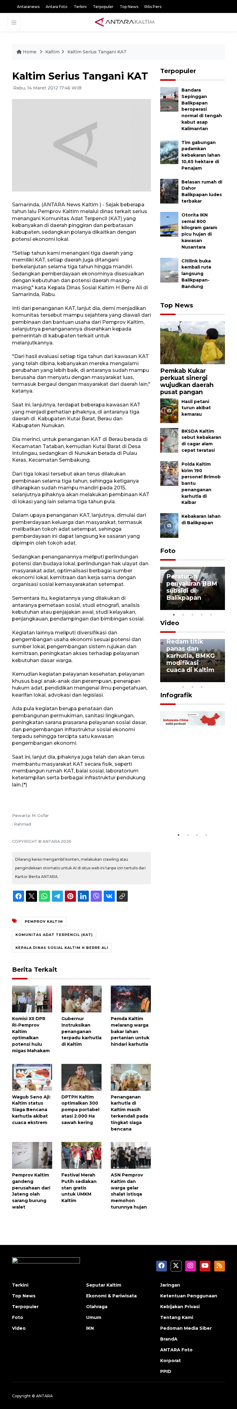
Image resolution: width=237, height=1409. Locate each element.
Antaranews (28, 6)
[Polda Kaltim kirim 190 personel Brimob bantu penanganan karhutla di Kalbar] (169, 473)
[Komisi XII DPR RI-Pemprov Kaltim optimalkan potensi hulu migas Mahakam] (32, 999)
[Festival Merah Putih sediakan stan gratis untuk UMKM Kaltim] (81, 1155)
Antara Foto (57, 6)
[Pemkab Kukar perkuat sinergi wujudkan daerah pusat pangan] (192, 342)
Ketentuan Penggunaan (188, 1296)
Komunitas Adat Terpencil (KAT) (54, 935)
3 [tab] (192, 615)
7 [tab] (220, 679)
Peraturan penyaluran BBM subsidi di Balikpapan (191, 587)
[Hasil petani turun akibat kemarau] (169, 410)
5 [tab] (211, 615)
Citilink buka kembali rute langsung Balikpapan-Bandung (196, 273)
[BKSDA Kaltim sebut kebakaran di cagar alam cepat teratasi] (169, 440)
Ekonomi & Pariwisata (111, 1296)
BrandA (168, 1339)
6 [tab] (211, 679)
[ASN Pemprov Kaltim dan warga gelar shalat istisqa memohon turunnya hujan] (131, 1155)
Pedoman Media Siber (186, 1328)
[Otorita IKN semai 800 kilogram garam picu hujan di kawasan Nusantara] (169, 224)
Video (169, 623)
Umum (93, 1317)
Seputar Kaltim (103, 1285)
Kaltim (52, 52)
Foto (168, 550)
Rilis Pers (152, 6)
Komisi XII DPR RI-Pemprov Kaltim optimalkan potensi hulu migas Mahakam (31, 1034)
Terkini (80, 6)
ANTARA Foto (176, 1350)
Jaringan (170, 1285)
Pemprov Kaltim (44, 921)
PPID (165, 1371)
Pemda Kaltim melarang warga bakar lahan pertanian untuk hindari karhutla (130, 1031)
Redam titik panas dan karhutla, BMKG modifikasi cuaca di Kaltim (190, 656)
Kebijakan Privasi (180, 1306)
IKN (90, 1328)
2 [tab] (183, 615)
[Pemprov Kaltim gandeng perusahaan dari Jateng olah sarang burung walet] (32, 1155)
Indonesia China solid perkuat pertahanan (191, 810)
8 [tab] (183, 687)
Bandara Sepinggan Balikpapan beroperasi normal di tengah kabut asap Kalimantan (201, 109)
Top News (129, 6)
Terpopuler (103, 6)
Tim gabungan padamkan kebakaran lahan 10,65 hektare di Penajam (200, 155)
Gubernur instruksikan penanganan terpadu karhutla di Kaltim (81, 1031)
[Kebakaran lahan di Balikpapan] (169, 525)
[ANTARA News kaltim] (125, 21)
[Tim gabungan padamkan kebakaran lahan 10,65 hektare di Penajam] (169, 151)
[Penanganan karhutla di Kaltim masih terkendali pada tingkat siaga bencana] (131, 1077)
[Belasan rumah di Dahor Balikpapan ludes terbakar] (169, 191)
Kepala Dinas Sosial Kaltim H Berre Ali (61, 948)
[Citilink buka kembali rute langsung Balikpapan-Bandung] (169, 270)
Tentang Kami (176, 1317)
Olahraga (96, 1306)
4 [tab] (202, 615)
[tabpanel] (192, 588)
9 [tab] (192, 687)
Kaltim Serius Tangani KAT (97, 52)
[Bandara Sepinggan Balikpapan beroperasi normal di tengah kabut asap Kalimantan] (169, 99)
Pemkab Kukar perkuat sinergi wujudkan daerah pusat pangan (187, 381)
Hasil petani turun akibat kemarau (196, 408)
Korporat (170, 1360)
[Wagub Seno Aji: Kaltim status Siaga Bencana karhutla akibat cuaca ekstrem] (32, 1077)
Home (30, 52)
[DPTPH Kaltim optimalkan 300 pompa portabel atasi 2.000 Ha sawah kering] (81, 1077)
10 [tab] (202, 687)
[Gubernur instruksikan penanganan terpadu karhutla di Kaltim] (81, 999)
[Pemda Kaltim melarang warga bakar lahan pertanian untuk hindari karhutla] (131, 999)
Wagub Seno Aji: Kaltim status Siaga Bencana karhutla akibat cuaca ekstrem (31, 1109)
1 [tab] (174, 615)
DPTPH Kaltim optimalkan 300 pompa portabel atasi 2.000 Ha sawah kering (80, 1109)
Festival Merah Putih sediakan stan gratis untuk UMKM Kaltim (79, 1187)
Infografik (176, 695)
